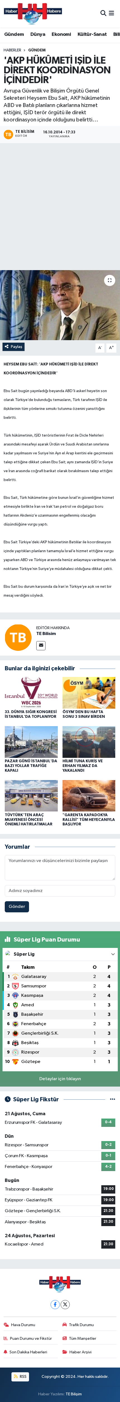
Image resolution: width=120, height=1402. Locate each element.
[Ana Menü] (111, 13)
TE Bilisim (46, 633)
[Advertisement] (60, 207)
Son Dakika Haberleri (28, 1352)
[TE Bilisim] (18, 637)
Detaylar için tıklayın (60, 1079)
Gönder (17, 906)
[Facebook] (55, 1304)
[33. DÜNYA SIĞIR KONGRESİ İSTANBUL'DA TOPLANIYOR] (31, 692)
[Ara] (103, 13)
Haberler (12, 50)
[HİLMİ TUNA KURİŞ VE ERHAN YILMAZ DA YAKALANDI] (89, 741)
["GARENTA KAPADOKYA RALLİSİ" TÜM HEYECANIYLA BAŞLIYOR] (89, 795)
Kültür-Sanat (92, 34)
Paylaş (16, 347)
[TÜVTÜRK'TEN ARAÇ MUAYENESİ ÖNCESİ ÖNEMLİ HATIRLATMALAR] (31, 795)
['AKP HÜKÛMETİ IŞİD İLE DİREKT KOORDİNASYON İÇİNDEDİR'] (60, 305)
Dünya (37, 34)
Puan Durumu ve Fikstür (31, 1338)
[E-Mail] (40, 645)
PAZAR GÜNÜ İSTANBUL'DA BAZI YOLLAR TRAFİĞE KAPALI (31, 766)
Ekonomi (61, 34)
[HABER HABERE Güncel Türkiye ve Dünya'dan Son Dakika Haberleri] (33, 13)
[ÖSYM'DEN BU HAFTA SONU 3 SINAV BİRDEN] (89, 692)
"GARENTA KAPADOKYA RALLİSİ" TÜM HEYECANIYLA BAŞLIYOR (89, 819)
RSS (23, 1376)
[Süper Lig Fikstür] (112, 1099)
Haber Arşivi (80, 1352)
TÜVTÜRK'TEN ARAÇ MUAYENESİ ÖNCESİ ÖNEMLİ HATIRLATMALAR (28, 819)
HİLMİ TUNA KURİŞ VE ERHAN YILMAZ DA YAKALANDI (83, 766)
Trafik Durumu (81, 1325)
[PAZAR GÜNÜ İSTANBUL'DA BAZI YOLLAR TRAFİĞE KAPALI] (31, 741)
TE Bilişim (74, 1394)
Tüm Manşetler (82, 1338)
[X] (65, 1304)
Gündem (14, 34)
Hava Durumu (23, 1325)
